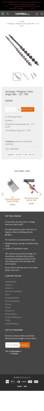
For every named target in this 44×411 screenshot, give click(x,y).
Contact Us (9, 311)
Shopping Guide (12, 298)
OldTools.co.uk (25, 377)
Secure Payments (12, 301)
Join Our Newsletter (13, 291)
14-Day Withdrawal (13, 317)
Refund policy (11, 314)
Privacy (8, 304)
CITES (7, 320)
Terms (7, 307)
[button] (3, 194)
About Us (9, 288)
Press (7, 294)
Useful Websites (11, 324)
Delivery (8, 285)
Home (22, 21)
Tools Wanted (10, 281)
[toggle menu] (3, 13)
